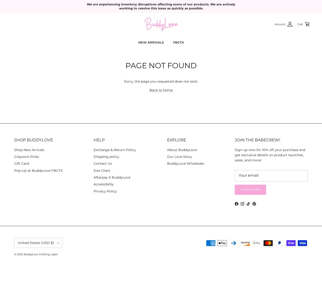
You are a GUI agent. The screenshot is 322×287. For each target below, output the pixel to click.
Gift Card (21, 163)
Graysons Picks (26, 157)
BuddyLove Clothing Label (41, 254)
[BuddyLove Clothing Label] (161, 24)
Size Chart (102, 170)
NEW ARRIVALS (151, 42)
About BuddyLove (182, 150)
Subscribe (250, 189)
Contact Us (103, 163)
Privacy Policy (105, 191)
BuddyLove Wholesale (185, 163)
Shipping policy (106, 157)
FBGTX (178, 42)
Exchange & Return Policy (115, 150)
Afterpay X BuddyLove (112, 177)
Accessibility (104, 184)
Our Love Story (179, 157)
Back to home (161, 90)
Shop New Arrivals (29, 150)
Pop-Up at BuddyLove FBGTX (38, 170)
